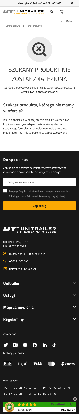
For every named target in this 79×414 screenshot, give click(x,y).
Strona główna (13, 26)
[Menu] (73, 12)
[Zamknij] (72, 3)
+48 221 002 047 (52, 3)
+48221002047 (19, 261)
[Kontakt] (39, 230)
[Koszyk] (62, 12)
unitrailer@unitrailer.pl (22, 269)
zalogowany (60, 132)
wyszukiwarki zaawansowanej (39, 92)
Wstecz (69, 21)
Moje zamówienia (18, 307)
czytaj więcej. (59, 196)
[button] (75, 398)
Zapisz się (39, 205)
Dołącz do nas (15, 159)
